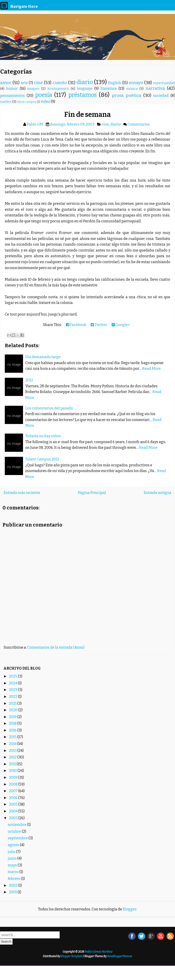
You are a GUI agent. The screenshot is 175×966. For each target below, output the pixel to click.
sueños (5, 102)
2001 (13, 892)
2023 (13, 690)
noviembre (17, 824)
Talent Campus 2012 (42, 459)
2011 (13, 764)
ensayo (136, 82)
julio (12, 852)
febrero (14, 878)
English (114, 83)
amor (5, 82)
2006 (13, 798)
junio (12, 858)
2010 (13, 770)
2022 (13, 696)
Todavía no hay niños (43, 436)
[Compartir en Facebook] (22, 335)
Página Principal (92, 493)
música (132, 89)
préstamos (82, 94)
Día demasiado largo (43, 357)
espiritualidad (164, 83)
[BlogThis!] (13, 335)
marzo (13, 872)
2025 (13, 676)
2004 (13, 811)
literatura (108, 88)
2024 (13, 683)
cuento (60, 82)
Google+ (122, 325)
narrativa (155, 88)
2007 (13, 791)
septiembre (18, 838)
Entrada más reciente (22, 493)
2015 (13, 737)
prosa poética (126, 95)
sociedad (161, 95)
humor (12, 88)
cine (38, 82)
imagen (33, 89)
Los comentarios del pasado (49, 408)
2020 (13, 710)
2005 (13, 804)
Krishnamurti (58, 89)
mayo (13, 865)
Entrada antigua (157, 493)
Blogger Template (71, 956)
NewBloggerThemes (119, 956)
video (45, 101)
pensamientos (12, 95)
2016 (13, 730)
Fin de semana (87, 114)
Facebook (77, 325)
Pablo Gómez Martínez (99, 951)
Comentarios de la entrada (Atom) (56, 647)
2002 (13, 885)
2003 (13, 818)
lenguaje (84, 88)
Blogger (129, 909)
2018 (13, 723)
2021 (13, 703)
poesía (43, 94)
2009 (13, 777)
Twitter (100, 325)
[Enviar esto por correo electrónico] (9, 335)
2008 (13, 784)
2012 (29, 380)
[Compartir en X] (17, 335)
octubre (15, 831)
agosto (14, 845)
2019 (13, 717)
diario (85, 82)
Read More (151, 368)
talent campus (26, 101)
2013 (13, 750)
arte (24, 83)
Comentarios (139, 124)
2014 (13, 744)
